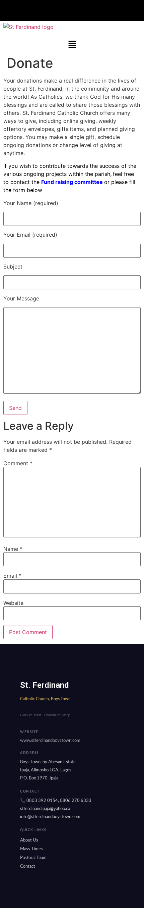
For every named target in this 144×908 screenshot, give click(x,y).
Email (12, 575)
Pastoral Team (33, 858)
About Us (29, 840)
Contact (27, 866)
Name (12, 549)
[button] (72, 10)
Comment (17, 463)
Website (13, 603)
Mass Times (31, 849)
